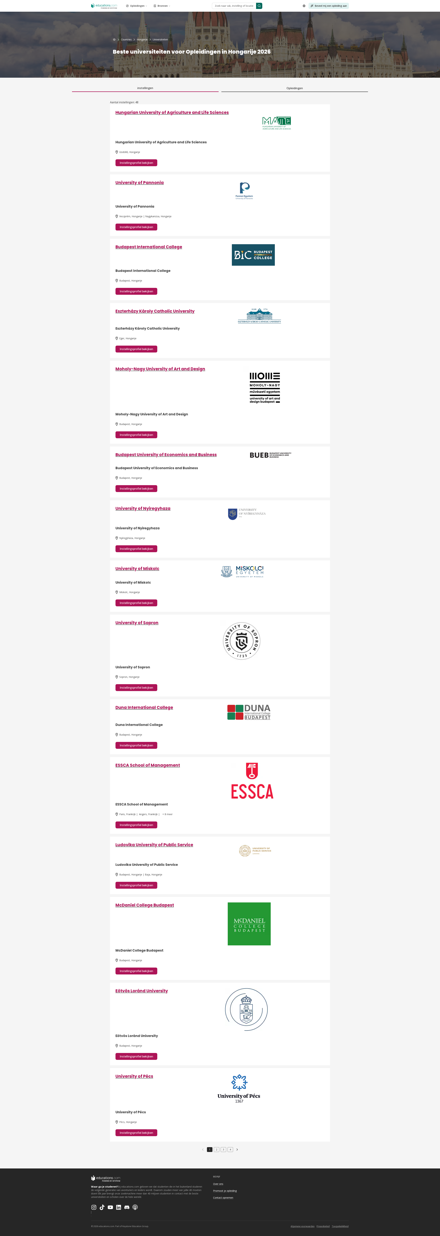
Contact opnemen (223, 1197)
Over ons (218, 1183)
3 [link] (223, 1149)
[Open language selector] (304, 6)
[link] (160, 39)
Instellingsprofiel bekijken (136, 163)
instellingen (145, 88)
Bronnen (163, 5)
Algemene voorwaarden (303, 1226)
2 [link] (216, 1149)
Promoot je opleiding (225, 1190)
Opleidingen (137, 5)
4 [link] (230, 1149)
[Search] (259, 6)
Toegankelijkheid (340, 1226)
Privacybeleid (323, 1226)
